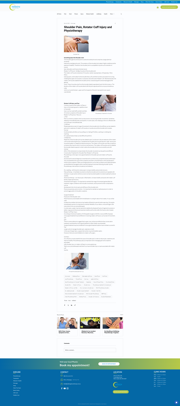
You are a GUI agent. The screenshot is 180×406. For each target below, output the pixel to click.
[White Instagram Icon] (67, 388)
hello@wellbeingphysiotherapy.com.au (72, 383)
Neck (70, 14)
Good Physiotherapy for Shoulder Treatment (74, 282)
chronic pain (67, 276)
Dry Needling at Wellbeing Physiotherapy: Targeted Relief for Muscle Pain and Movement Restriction (111, 331)
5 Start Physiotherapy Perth (71, 296)
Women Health (90, 14)
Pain (65, 14)
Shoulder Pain (68, 285)
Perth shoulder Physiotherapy (92, 293)
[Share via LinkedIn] (71, 305)
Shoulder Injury (87, 285)
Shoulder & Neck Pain (96, 290)
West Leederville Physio (87, 276)
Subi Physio (104, 276)
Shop (14, 385)
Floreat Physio (79, 279)
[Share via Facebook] (64, 305)
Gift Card (15, 392)
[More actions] (115, 23)
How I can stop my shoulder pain (87, 287)
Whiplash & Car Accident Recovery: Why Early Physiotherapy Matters (89, 331)
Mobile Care (16, 395)
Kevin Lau (86, 279)
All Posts (59, 14)
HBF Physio (103, 293)
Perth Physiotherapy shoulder (102, 287)
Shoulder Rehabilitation (106, 296)
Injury (82, 14)
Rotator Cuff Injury (77, 285)
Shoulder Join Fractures (94, 296)
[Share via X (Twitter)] (68, 305)
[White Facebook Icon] (62, 388)
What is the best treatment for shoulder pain (74, 293)
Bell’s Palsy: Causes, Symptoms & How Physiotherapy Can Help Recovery (65, 331)
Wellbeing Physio (76, 276)
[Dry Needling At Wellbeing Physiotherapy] (113, 323)
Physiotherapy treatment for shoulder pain (102, 285)
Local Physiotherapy (69, 279)
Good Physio (97, 276)
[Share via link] (75, 305)
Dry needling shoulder (69, 290)
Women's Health (16, 380)
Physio (76, 14)
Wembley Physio (82, 296)
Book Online (16, 390)
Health (105, 14)
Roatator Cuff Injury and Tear (71, 287)
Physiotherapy (16, 376)
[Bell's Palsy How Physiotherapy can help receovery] (67, 323)
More (111, 14)
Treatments (16, 378)
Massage (15, 383)
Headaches (88, 282)
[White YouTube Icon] (64, 388)
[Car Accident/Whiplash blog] (90, 323)
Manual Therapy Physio (98, 282)
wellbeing (98, 14)
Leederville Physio (94, 279)
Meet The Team (16, 388)
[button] (158, 7)
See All (121, 314)
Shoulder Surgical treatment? (83, 290)
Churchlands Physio (110, 282)
